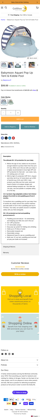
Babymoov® (7, 80)
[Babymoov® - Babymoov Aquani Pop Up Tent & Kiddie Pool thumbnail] (4, 65)
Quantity (3, 108)
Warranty (6, 252)
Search (6, 409)
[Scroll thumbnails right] (37, 65)
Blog (11, 409)
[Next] (37, 2)
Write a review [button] (20, 274)
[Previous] (3, 2)
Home (3, 20)
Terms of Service (20, 409)
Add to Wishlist (29, 127)
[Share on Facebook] (2, 138)
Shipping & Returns (9, 247)
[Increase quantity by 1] (18, 112)
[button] (35, 416)
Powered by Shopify (20, 413)
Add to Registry (10, 127)
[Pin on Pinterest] (13, 138)
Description (7, 156)
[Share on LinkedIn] (9, 138)
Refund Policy (32, 409)
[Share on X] (6, 138)
